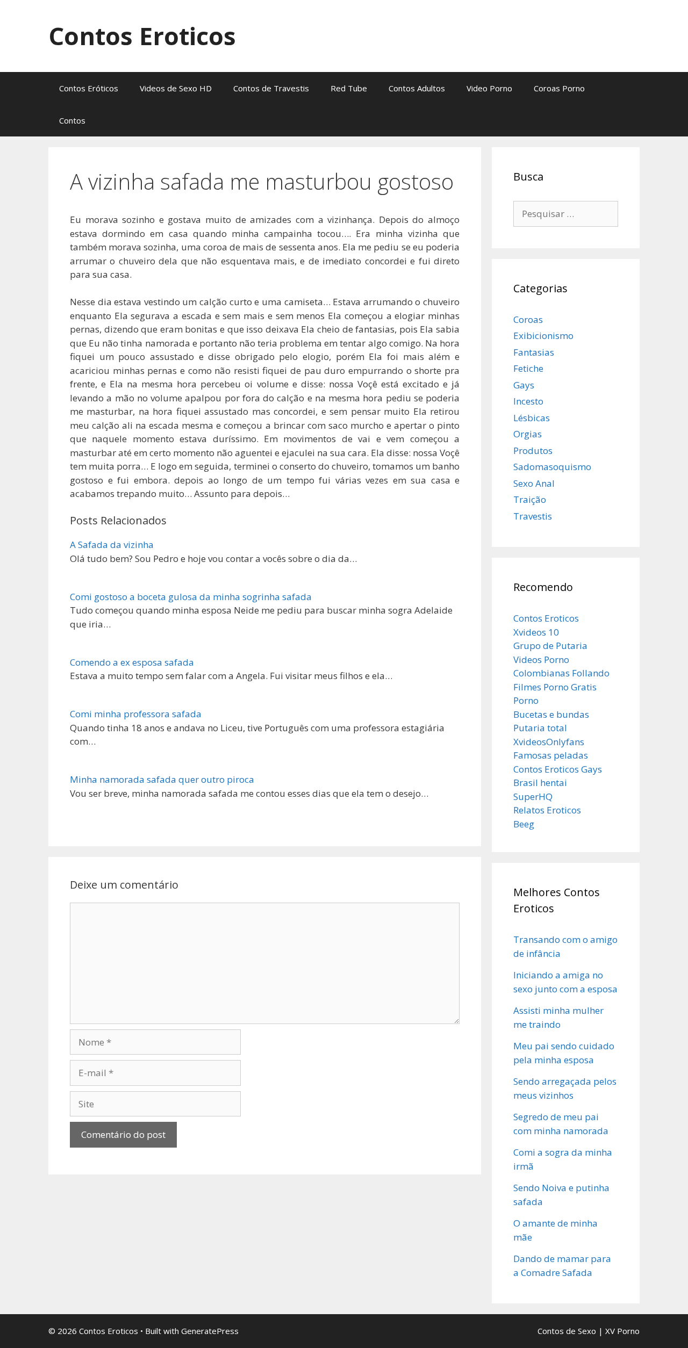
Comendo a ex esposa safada (132, 662)
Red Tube (349, 88)
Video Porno (489, 88)
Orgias (527, 434)
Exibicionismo (543, 335)
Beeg (523, 824)
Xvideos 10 (536, 632)
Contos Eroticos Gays (557, 769)
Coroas (528, 319)
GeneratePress (210, 1330)
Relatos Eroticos (547, 810)
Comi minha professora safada (136, 714)
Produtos (533, 450)
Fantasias (533, 352)
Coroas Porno (559, 88)
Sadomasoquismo (552, 466)
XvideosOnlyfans (548, 742)
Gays (523, 385)
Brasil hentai (540, 782)
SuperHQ (533, 796)
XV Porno (622, 1330)
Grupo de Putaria (550, 645)
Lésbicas (531, 418)
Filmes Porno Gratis (555, 687)
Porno (526, 700)
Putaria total (540, 728)
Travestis (532, 516)
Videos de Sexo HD (176, 88)
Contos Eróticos (88, 88)
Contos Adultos (417, 88)
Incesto (528, 401)
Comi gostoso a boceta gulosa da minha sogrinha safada (191, 596)
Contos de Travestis (271, 88)
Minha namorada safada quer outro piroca (162, 779)
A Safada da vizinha (112, 544)
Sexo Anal (534, 483)
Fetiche (528, 368)
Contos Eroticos (142, 35)
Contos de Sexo (567, 1330)
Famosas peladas (550, 755)
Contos (72, 120)
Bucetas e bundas (551, 714)
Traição (529, 499)
